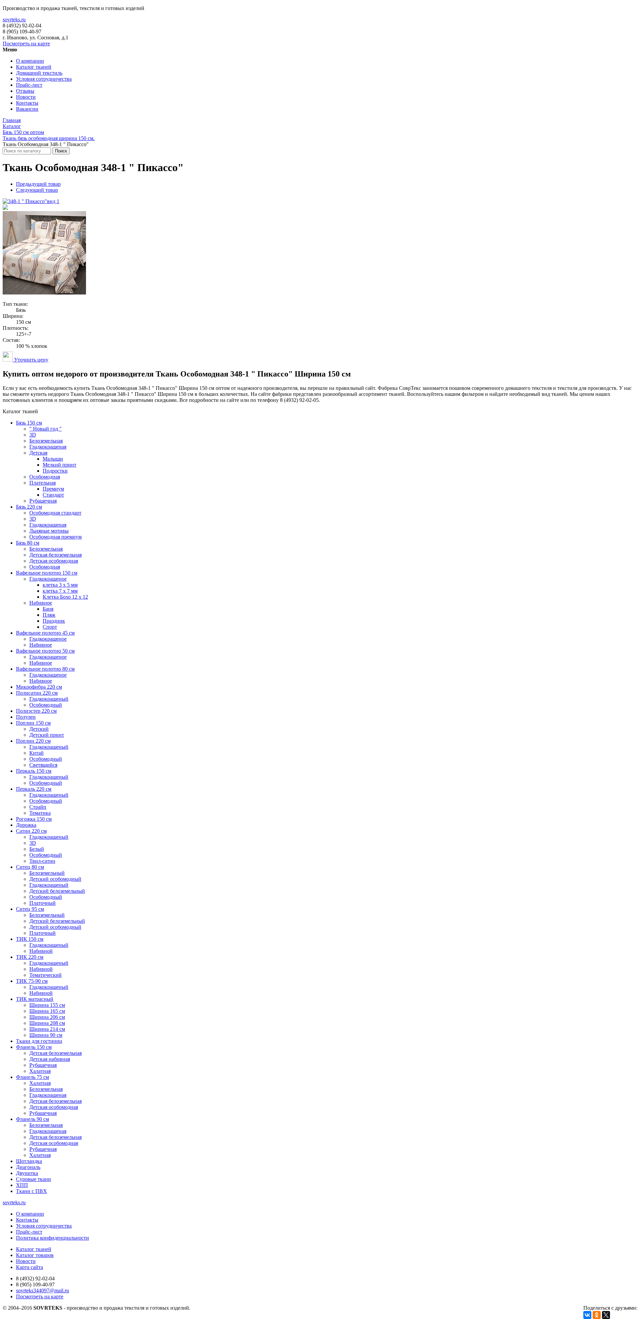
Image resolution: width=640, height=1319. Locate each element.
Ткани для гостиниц (39, 1041)
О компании (30, 61)
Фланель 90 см (32, 1119)
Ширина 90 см (45, 1035)
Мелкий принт (59, 465)
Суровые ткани (33, 1179)
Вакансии (27, 109)
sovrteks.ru (14, 19)
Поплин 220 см (33, 741)
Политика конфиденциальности (52, 1238)
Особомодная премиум (55, 537)
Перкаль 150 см (33, 771)
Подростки (55, 471)
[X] (606, 1315)
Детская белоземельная (55, 555)
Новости (26, 97)
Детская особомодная (53, 561)
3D (32, 435)
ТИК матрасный (34, 999)
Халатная (40, 1071)
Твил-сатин (42, 861)
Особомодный (45, 705)
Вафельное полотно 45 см (45, 633)
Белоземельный (47, 873)
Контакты (27, 103)
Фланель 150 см (34, 1047)
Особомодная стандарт (55, 513)
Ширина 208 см (47, 1023)
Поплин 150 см (33, 723)
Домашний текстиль (39, 73)
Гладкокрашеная (47, 447)
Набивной (41, 951)
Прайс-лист (29, 85)
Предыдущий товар (38, 184)
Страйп (37, 807)
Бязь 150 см (29, 423)
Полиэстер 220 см (36, 711)
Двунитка (27, 1173)
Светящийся (43, 765)
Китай (36, 753)
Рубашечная (43, 501)
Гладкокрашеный (48, 699)
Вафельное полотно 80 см (45, 669)
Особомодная (44, 477)
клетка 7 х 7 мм (60, 591)
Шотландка (29, 1161)
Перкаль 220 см (33, 789)
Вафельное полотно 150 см (46, 573)
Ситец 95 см (30, 909)
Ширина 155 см (47, 1005)
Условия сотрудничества (44, 79)
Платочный (42, 903)
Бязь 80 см (27, 543)
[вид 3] (44, 292)
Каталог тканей (33, 67)
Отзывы (25, 91)
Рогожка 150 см (34, 819)
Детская (38, 453)
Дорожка (26, 825)
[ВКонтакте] (587, 1315)
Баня (48, 609)
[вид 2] (5, 208)
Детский (39, 729)
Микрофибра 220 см (39, 687)
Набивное (40, 603)
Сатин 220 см (31, 831)
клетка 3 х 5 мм (60, 585)
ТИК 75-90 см (32, 981)
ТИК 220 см (29, 957)
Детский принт (46, 735)
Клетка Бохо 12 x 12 (65, 597)
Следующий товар (37, 190)
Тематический (45, 975)
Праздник (54, 621)
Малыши (53, 459)
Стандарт (53, 495)
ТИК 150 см (29, 939)
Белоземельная (46, 441)
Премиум (53, 489)
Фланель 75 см (32, 1077)
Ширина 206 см (47, 1017)
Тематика (40, 813)
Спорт (50, 627)
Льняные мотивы (49, 531)
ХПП (22, 1185)
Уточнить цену (30, 360)
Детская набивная (49, 1059)
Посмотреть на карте (26, 43)
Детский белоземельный (57, 891)
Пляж (49, 615)
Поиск (61, 150)
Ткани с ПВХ (31, 1191)
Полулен (26, 717)
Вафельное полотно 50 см (45, 651)
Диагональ (28, 1167)
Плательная (42, 483)
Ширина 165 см (47, 1011)
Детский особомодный (55, 879)
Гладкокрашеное (48, 579)
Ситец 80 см (30, 867)
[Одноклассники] (597, 1315)
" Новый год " (45, 429)
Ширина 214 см (47, 1029)
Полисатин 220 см (37, 693)
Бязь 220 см (29, 507)
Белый (36, 849)
